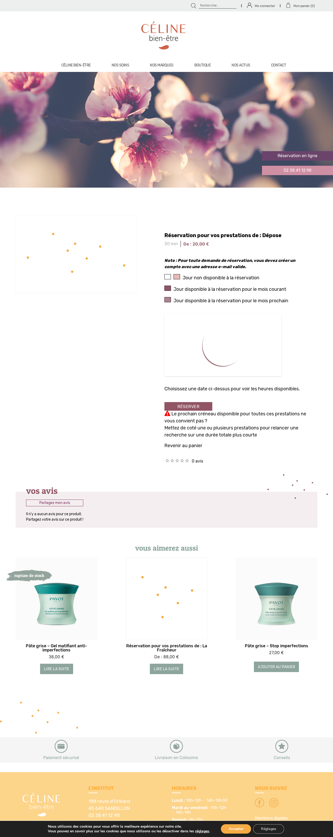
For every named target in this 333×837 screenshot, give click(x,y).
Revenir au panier (183, 446)
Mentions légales (271, 818)
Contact (278, 65)
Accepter (236, 828)
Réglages (268, 828)
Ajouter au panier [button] (276, 667)
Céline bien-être (76, 65)
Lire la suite (56, 669)
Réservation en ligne (297, 156)
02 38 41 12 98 (297, 170)
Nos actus (241, 65)
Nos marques (162, 65)
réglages (202, 831)
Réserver (188, 407)
